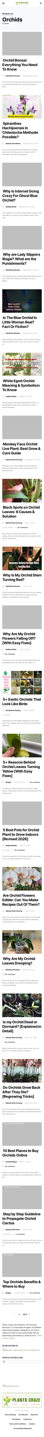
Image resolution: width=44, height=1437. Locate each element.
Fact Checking (10, 1415)
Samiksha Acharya (13, 76)
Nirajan (8, 782)
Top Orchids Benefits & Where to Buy (21, 1284)
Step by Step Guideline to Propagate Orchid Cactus (21, 1218)
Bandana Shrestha (13, 970)
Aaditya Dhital (11, 207)
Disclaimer (16, 1419)
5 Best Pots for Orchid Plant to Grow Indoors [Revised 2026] (20, 834)
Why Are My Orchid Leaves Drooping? (18, 960)
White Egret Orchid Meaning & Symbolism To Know (21, 385)
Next (25, 1314)
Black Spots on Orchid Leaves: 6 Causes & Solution (21, 511)
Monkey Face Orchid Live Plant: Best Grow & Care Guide (21, 448)
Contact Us (27, 1419)
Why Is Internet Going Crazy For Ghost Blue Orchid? (20, 195)
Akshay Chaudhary (13, 143)
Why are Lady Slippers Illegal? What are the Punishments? (21, 259)
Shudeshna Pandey (13, 710)
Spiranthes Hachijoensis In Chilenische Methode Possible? (20, 130)
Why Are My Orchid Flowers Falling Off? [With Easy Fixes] (19, 638)
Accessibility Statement (23, 1428)
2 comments (20, 1234)
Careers (32, 1424)
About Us (34, 1415)
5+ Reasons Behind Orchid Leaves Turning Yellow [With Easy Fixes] (21, 769)
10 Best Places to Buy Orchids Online (20, 1152)
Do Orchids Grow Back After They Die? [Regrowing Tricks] (21, 1092)
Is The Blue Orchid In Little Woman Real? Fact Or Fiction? (19, 322)
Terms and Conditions (17, 1424)
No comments (23, 527)
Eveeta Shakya (11, 1162)
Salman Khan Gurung (14, 460)
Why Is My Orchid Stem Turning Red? (22, 577)
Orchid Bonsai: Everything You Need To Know (19, 64)
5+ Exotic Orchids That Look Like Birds (21, 701)
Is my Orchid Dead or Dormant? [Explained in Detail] (21, 1026)
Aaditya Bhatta (11, 845)
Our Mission (23, 1415)
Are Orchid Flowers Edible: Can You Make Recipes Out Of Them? (21, 900)
